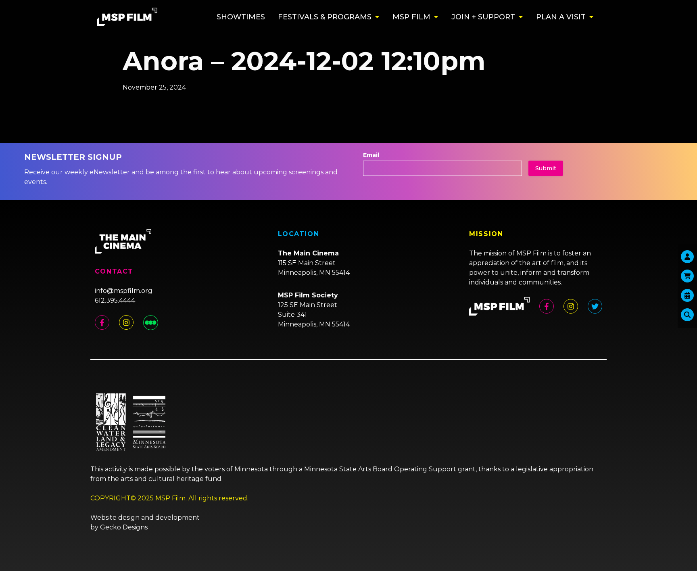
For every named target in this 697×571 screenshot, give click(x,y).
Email (371, 155)
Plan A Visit (561, 17)
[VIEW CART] (687, 276)
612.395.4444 (115, 300)
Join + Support (483, 17)
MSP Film (411, 17)
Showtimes (241, 17)
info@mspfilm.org (123, 291)
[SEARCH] (687, 314)
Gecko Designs (124, 527)
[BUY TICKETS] (687, 295)
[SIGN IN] (687, 256)
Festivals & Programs (324, 17)
